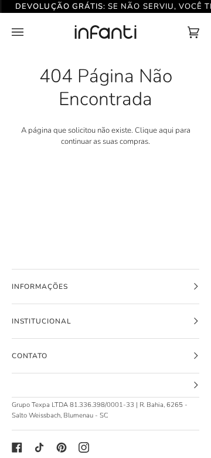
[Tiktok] (39, 447)
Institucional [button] (42, 321)
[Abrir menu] (29, 32)
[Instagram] (84, 447)
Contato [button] (30, 356)
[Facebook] (17, 447)
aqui (166, 130)
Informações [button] (40, 286)
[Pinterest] (61, 447)
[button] (106, 385)
